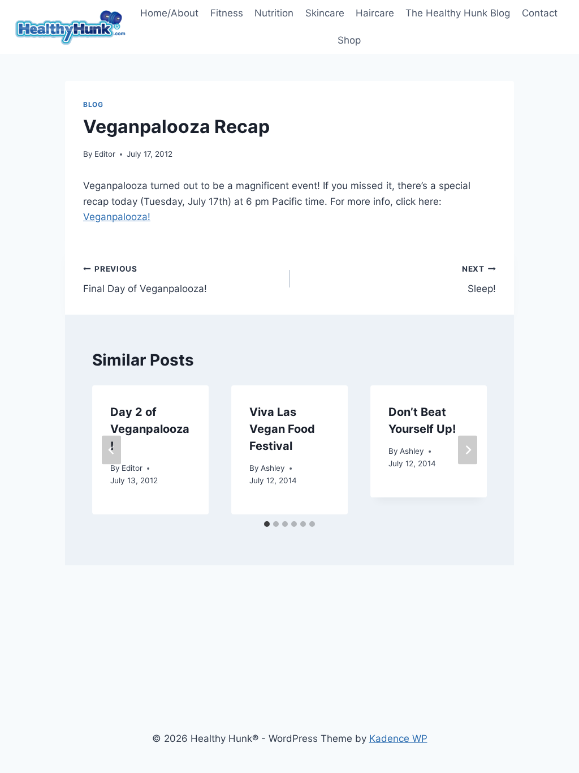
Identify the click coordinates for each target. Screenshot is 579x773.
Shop (349, 40)
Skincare (324, 13)
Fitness (226, 13)
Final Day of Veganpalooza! (145, 279)
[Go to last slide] (111, 450)
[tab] (267, 524)
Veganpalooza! (116, 216)
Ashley (273, 468)
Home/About (169, 13)
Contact (540, 13)
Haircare (375, 13)
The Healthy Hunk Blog (457, 13)
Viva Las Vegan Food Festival (282, 429)
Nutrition (273, 13)
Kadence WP (398, 738)
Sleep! (479, 279)
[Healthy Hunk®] (70, 26)
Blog (93, 104)
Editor (104, 153)
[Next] (467, 450)
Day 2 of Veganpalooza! (149, 429)
